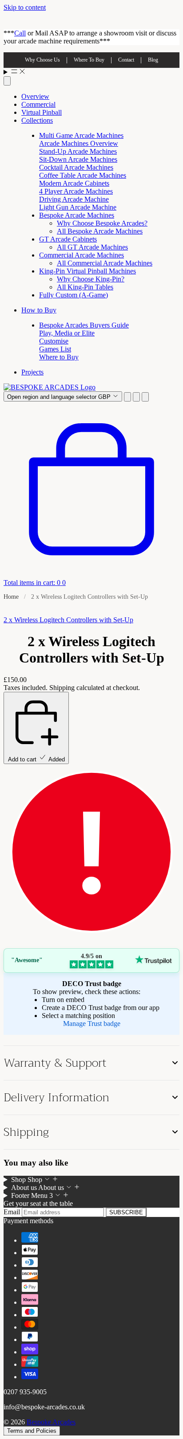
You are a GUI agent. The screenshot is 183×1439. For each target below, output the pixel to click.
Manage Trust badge (91, 1023)
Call (20, 33)
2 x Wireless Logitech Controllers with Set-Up (68, 620)
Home (11, 596)
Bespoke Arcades (51, 1422)
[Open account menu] (136, 397)
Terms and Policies (31, 1430)
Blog (153, 60)
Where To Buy (89, 60)
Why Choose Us (42, 60)
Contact (126, 60)
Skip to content (25, 7)
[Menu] (91, 72)
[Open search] (7, 81)
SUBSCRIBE (126, 1212)
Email (13, 1212)
